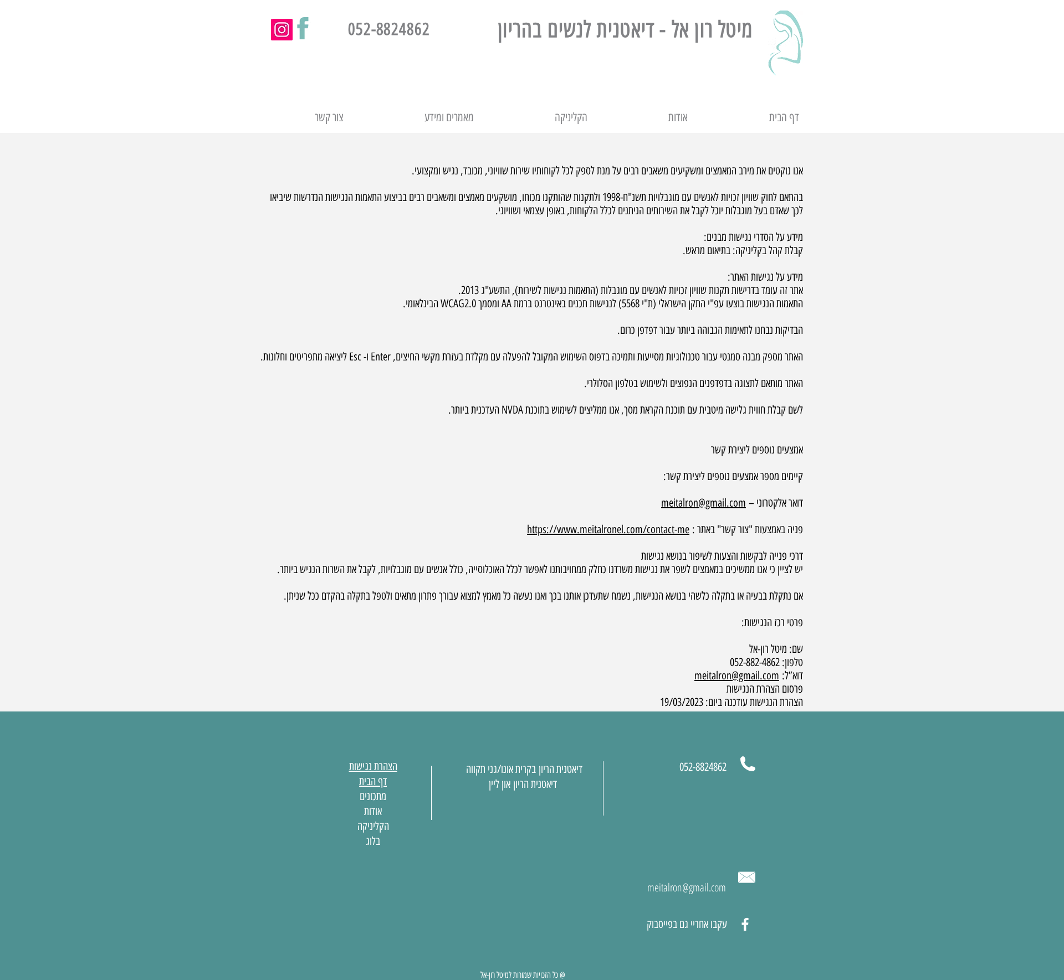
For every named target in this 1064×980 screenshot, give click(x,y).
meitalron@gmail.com (703, 502)
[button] (417, 117)
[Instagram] (282, 29)
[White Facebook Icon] (745, 924)
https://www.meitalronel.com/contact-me (608, 529)
